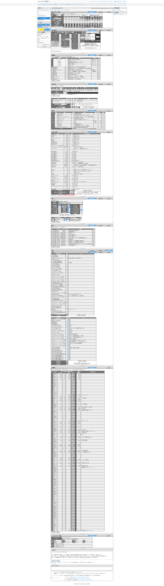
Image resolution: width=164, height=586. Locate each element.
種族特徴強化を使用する (95, 15)
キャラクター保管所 (43, 1)
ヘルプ (107, 1)
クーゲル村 (62, 10)
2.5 (63, 575)
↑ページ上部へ (82, 28)
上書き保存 (44, 18)
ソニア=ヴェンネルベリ (78, 4)
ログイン (111, 1)
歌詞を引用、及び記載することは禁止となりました (61, 562)
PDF (48, 24)
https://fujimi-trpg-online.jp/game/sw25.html (81, 578)
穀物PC (55, 10)
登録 (124, 1)
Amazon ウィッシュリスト (119, 14)
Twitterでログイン (118, 1)
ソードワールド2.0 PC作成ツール (65, 4)
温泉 (44, 24)
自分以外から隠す (41, 15)
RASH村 (58, 10)
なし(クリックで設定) (44, 37)
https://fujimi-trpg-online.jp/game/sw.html (81, 577)
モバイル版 (102, 1)
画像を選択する (41, 42)
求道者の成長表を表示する (57, 51)
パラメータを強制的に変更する (44, 44)
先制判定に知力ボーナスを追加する (58, 227)
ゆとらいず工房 (66, 573)
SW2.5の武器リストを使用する (58, 85)
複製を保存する (41, 20)
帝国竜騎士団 (67, 10)
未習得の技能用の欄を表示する (91, 47)
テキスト (40, 25)
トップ (39, 4)
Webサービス (45, 4)
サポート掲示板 (117, 9)
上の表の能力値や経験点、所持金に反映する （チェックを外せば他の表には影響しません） (69, 369)
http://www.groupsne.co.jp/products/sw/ (84, 579)
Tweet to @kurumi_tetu (118, 10)
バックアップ (93, 1)
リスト (98, 1)
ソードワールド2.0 (55, 575)
